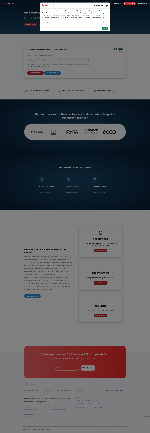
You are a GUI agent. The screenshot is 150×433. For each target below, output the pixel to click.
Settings (105, 22)
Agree (105, 28)
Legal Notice (46, 22)
